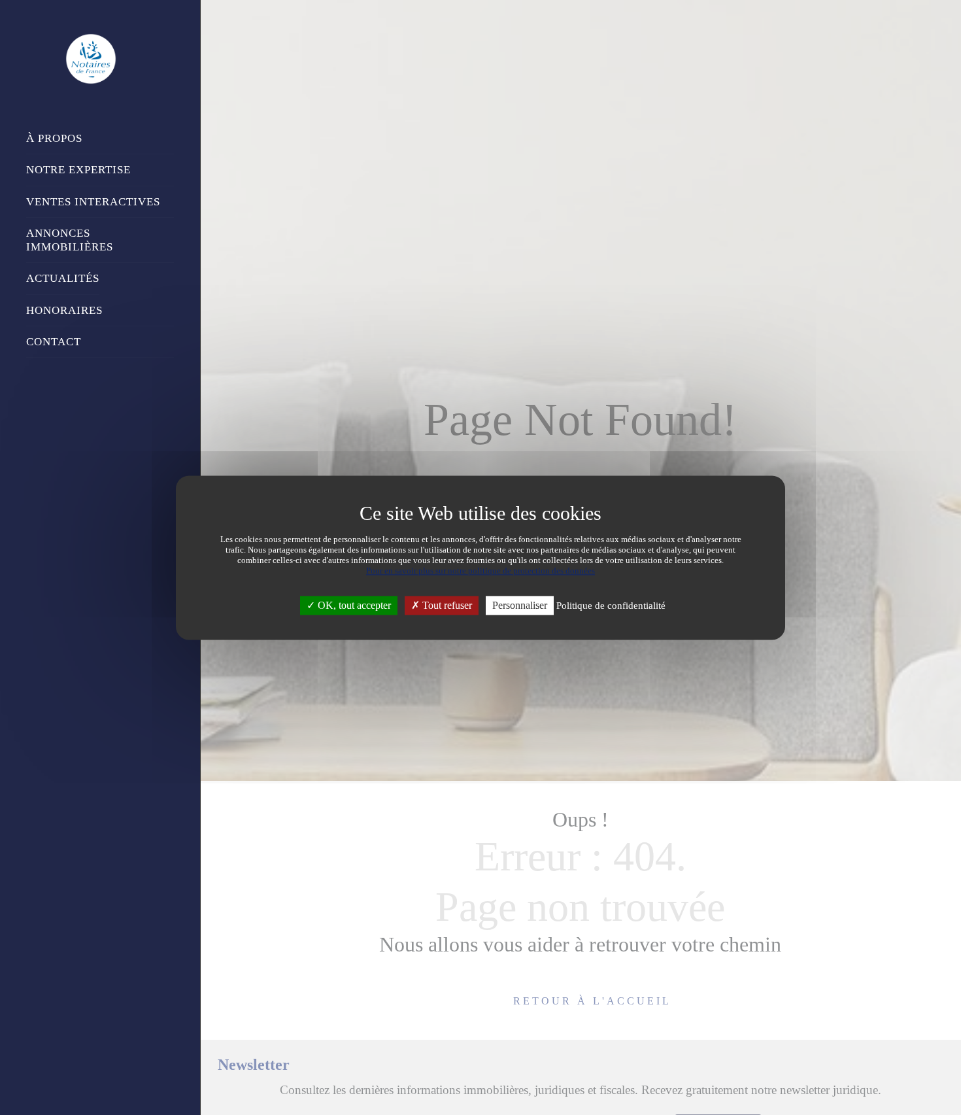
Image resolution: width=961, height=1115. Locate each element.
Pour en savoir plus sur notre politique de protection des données (480, 570)
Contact (53, 341)
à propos (54, 138)
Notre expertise (78, 169)
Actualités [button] (62, 278)
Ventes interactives (93, 202)
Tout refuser (446, 605)
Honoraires (64, 310)
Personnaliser (519, 605)
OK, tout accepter (353, 605)
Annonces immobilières (69, 240)
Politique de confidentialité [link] (611, 605)
